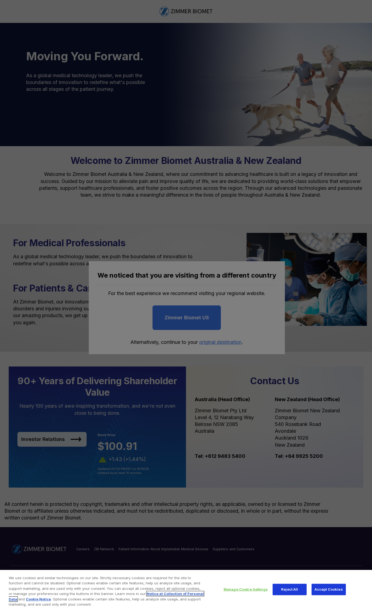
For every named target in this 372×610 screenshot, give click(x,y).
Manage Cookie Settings (246, 589)
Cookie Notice (38, 599)
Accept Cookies (329, 589)
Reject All (289, 589)
